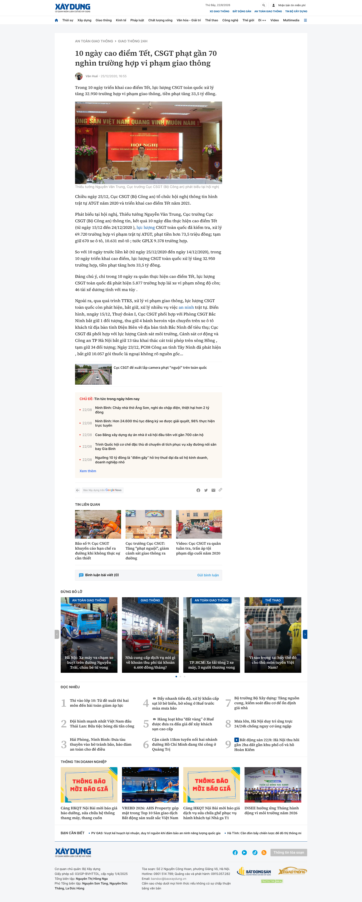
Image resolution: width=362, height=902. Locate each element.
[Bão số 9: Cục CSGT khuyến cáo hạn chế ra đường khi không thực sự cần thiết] (98, 524)
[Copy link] (220, 490)
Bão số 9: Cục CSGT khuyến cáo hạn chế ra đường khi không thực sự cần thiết (97, 551)
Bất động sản (242, 11)
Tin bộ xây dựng (296, 11)
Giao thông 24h (132, 41)
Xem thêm (88, 471)
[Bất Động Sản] (254, 871)
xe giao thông (219, 11)
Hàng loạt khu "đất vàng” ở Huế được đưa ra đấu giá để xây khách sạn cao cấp (183, 723)
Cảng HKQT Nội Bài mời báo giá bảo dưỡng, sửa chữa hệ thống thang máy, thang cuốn (89, 813)
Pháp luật (137, 20)
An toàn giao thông (268, 11)
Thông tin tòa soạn (289, 853)
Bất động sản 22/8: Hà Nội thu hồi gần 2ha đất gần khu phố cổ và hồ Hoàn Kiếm (266, 744)
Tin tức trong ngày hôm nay (117, 399)
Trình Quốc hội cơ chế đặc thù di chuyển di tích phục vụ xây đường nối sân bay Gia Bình (155, 447)
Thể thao (211, 20)
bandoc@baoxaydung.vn (168, 879)
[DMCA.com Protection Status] (272, 881)
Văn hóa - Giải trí (189, 20)
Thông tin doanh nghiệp (84, 762)
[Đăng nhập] (273, 5)
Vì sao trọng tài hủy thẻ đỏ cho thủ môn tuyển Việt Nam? (273, 662)
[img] (148, 143)
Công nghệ (230, 20)
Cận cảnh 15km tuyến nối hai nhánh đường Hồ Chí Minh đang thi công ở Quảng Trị (184, 744)
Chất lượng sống (160, 20)
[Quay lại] (77, 490)
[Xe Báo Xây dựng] (292, 871)
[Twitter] (206, 490)
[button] (176, 676)
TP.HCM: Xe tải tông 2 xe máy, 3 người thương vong (211, 665)
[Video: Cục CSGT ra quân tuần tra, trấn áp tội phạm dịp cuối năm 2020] (199, 524)
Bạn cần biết (72, 833)
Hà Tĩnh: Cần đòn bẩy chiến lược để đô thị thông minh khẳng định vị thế (279, 833)
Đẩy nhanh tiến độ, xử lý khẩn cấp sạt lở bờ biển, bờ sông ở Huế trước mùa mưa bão (185, 703)
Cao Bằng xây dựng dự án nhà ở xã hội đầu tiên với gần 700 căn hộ (149, 435)
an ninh (186, 307)
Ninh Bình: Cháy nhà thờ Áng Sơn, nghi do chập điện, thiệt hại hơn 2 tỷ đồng (152, 410)
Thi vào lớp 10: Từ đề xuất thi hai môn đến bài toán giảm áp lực (99, 703)
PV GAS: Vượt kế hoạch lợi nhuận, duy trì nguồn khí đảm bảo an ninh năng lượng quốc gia (155, 833)
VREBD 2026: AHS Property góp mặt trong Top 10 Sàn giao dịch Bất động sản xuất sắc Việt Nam (150, 813)
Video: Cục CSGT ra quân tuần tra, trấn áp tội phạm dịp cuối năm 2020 (198, 548)
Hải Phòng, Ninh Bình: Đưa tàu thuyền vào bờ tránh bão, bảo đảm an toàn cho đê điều (101, 744)
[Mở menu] (305, 20)
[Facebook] (198, 490)
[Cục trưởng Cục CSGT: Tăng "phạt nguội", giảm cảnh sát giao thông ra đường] (149, 524)
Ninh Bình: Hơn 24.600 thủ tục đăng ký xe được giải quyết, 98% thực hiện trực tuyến (155, 423)
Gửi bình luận (208, 575)
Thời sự (67, 20)
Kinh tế (121, 20)
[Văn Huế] (79, 76)
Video (274, 20)
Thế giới (248, 20)
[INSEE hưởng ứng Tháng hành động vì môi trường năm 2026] (273, 785)
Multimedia (291, 20)
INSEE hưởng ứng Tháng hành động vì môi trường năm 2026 (272, 810)
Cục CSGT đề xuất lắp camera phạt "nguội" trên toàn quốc (160, 367)
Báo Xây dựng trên (94, 490)
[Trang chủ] (56, 20)
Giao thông (104, 20)
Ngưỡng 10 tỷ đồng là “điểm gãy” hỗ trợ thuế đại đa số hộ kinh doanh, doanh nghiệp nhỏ (151, 460)
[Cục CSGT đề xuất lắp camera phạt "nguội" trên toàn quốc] (93, 374)
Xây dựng (84, 20)
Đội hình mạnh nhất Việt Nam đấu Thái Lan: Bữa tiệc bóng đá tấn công (102, 724)
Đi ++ (262, 20)
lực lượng (146, 227)
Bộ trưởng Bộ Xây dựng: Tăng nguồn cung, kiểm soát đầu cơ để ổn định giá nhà (266, 703)
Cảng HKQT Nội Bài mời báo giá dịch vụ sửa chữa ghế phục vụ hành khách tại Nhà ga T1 (211, 813)
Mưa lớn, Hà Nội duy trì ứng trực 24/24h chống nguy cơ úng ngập (263, 724)
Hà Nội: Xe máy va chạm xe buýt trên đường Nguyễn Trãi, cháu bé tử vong (89, 662)
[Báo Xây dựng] (73, 8)
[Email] (213, 490)
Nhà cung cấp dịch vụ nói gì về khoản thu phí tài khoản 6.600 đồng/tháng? (150, 662)
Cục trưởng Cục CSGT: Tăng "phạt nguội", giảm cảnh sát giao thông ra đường (147, 551)
